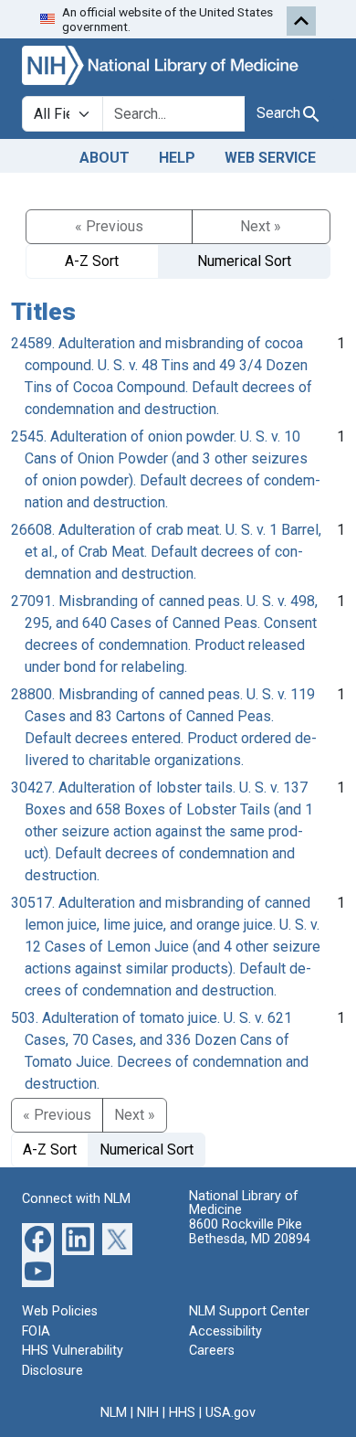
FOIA (36, 1331)
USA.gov (230, 1413)
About (104, 157)
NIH (148, 1413)
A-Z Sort (92, 261)
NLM (113, 1413)
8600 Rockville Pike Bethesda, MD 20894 (249, 1232)
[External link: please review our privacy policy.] (38, 1238)
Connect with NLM (76, 1199)
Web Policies (60, 1311)
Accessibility (225, 1331)
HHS (182, 1413)
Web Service (270, 157)
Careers (212, 1350)
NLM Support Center (249, 1311)
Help (177, 157)
